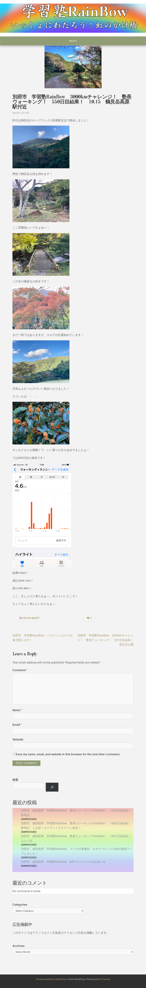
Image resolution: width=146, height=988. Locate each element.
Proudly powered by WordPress (51, 979)
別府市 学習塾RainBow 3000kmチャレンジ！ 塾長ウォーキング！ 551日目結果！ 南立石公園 (106, 639)
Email (17, 725)
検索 (15, 780)
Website (17, 739)
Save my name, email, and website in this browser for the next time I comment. (67, 754)
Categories (19, 904)
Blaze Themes (103, 979)
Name (17, 710)
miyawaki (31, 618)
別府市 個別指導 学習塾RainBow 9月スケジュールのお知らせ (63, 862)
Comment (19, 670)
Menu (73, 41)
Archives (18, 946)
